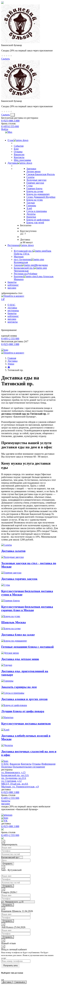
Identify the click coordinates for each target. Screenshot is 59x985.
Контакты (19, 157)
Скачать (5, 58)
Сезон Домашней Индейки (40, 197)
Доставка (12, 163)
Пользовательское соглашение (29, 766)
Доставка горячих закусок (19, 578)
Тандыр (30, 202)
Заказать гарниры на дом (19, 687)
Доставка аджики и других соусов (24, 699)
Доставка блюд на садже (18, 634)
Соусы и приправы (36, 211)
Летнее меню (33, 171)
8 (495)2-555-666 (10, 126)
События (18, 146)
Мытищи (19, 256)
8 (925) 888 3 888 (10, 344)
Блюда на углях (34, 199)
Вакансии (19, 154)
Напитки (31, 217)
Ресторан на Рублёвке (25, 273)
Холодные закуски (36, 180)
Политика (6, 766)
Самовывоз (19, 982)
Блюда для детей (35, 222)
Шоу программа (22, 160)
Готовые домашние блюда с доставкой (27, 646)
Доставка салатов (13, 551)
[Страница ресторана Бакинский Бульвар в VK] (3, 132)
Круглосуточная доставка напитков (26, 723)
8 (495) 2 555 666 (10, 338)
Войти (4, 129)
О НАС (11, 304)
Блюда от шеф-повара (38, 219)
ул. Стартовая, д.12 (11, 781)
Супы (29, 185)
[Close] (2, 979)
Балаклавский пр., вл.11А (15, 775)
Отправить (8, 886)
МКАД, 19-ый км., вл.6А (14, 783)
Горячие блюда (34, 188)
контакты (13, 322)
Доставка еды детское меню (20, 659)
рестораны (13, 310)
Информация (48, 764)
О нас (11, 140)
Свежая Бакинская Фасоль (40, 174)
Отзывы (18, 151)
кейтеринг (13, 285)
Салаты (30, 177)
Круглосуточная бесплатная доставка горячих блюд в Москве (27, 608)
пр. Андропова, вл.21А (13, 778)
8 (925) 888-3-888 (10, 120)
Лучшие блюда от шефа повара (22, 711)
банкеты (12, 282)
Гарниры (31, 205)
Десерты (31, 214)
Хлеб (29, 208)
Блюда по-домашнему (38, 194)
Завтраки (31, 168)
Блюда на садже (34, 191)
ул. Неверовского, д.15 (13, 772)
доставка (12, 307)
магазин (12, 287)
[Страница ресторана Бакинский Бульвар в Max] (8, 132)
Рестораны (13, 245)
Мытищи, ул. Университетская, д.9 (20, 786)
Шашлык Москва (13, 622)
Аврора (31, 265)
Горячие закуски (35, 182)
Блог (16, 148)
